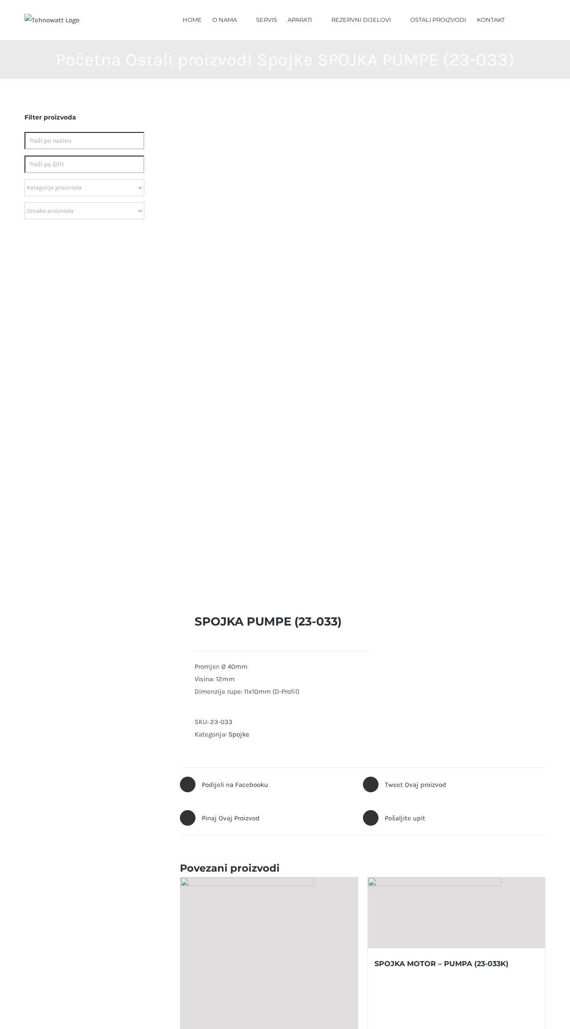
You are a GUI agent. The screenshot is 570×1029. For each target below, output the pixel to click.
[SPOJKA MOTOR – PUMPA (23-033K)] (456, 912)
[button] (532, 19)
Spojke (238, 734)
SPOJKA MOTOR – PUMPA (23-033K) (442, 963)
